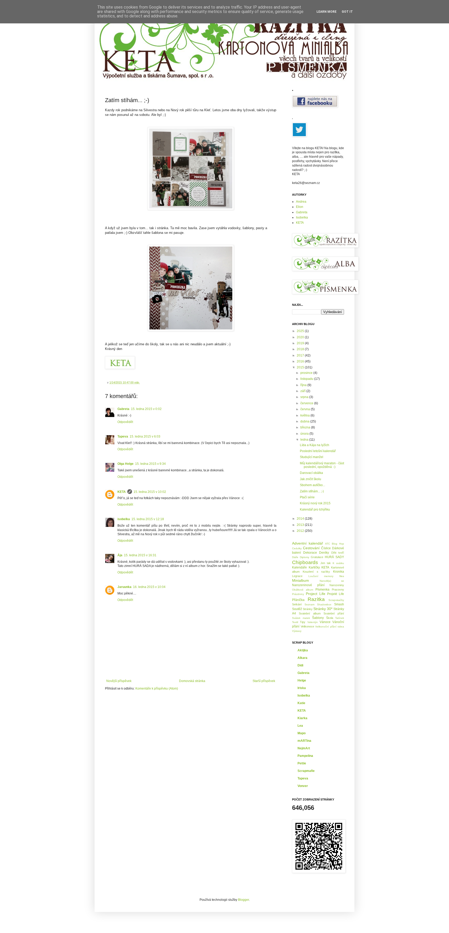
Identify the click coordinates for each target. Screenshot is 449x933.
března (305, 427)
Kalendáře (299, 567)
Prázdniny (298, 594)
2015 (301, 367)
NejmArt (304, 748)
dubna (305, 421)
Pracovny (338, 589)
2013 (301, 525)
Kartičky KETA (319, 567)
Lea (300, 725)
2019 (301, 343)
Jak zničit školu (310, 479)
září (303, 391)
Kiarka (302, 718)
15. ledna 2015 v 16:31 (140, 555)
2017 (301, 355)
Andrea (301, 201)
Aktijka (303, 650)
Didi (300, 665)
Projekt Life (335, 594)
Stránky (308, 609)
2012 (301, 531)
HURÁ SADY (334, 557)
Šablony (318, 618)
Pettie (302, 763)
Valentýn (312, 622)
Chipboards (305, 562)
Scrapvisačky (336, 600)
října (303, 385)
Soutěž (297, 609)
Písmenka (322, 589)
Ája (119, 555)
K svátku (338, 563)
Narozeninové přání (308, 585)
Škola (329, 617)
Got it (347, 12)
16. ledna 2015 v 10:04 (149, 587)
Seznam (309, 604)
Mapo (302, 733)
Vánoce (325, 622)
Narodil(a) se (332, 580)
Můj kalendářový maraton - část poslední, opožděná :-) (322, 465)
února (304, 433)
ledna (304, 439)
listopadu (307, 379)
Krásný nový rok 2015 (315, 503)
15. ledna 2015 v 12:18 (147, 519)
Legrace (297, 576)
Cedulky (297, 548)
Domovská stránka (192, 681)
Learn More (326, 12)
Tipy (302, 622)
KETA (121, 492)
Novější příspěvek (118, 681)
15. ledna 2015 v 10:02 (150, 492)
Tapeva (122, 436)
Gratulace (317, 557)
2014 (301, 518)
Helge (302, 680)
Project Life (315, 594)
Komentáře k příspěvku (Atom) (156, 688)
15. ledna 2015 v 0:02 (146, 409)
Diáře (295, 557)
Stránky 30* (322, 609)
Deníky (324, 552)
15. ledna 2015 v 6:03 (145, 436)
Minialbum (300, 580)
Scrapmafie (306, 771)
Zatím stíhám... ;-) (312, 491)
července (307, 403)
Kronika (338, 571)
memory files (334, 576)
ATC (327, 543)
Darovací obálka (311, 473)
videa (341, 626)
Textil (295, 622)
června (305, 409)
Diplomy (304, 557)
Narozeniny (336, 585)
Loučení (313, 576)
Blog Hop (338, 543)
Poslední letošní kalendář (318, 451)
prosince (306, 373)
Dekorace (310, 552)
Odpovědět (125, 422)
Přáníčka (298, 600)
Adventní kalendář (307, 543)
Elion (299, 207)
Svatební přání (333, 613)
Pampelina (305, 756)
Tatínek (339, 618)
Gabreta (123, 409)
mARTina (304, 741)
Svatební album (309, 613)
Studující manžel (311, 457)
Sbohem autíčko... (312, 485)
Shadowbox (324, 604)
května (305, 415)
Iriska (302, 688)
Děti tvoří (337, 552)
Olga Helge (125, 464)
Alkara (302, 658)
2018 (301, 349)
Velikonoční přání (325, 626)
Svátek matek (301, 618)
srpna (304, 397)
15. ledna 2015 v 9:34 (150, 464)
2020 (301, 337)
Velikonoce (307, 626)
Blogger (243, 900)
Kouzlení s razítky (316, 571)
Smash (339, 604)
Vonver (303, 786)
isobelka (123, 519)
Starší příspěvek (264, 681)
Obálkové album (302, 589)
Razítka (316, 599)
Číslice (326, 548)
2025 (301, 331)
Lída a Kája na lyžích (314, 445)
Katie (301, 703)
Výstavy (296, 631)
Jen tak (325, 563)
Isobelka (302, 217)
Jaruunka (124, 587)
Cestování (311, 548)
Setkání (297, 604)
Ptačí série (307, 497)
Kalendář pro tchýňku (315, 509)
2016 (301, 361)
